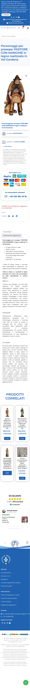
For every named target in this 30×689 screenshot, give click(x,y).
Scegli (7, 438)
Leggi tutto (7, 473)
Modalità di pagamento (8, 605)
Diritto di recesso (6, 586)
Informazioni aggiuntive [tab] (11, 235)
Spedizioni (4, 579)
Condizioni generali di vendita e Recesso (15, 662)
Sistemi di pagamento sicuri (10, 595)
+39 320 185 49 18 (18, 196)
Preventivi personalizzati (9, 598)
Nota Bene (8, 146)
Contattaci (6, 15)
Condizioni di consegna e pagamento (13, 663)
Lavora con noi (5, 576)
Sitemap (23, 665)
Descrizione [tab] (7, 232)
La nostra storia (6, 572)
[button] (26, 75)
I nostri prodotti (6, 601)
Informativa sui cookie (15, 665)
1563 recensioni (18, 502)
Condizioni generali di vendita (10, 582)
